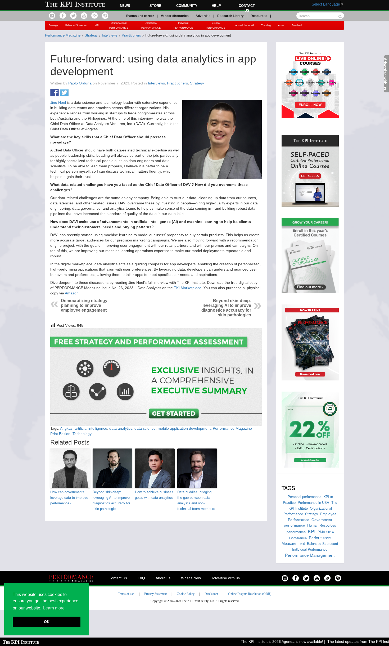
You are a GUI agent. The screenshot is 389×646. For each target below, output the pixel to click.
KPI (97, 25)
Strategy (53, 25)
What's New (191, 578)
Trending (266, 25)
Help (216, 6)
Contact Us (117, 578)
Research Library (230, 16)
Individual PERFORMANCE (183, 25)
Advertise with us (225, 578)
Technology (82, 434)
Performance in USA (313, 502)
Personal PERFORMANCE (215, 25)
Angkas (66, 428)
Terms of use (126, 594)
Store (155, 6)
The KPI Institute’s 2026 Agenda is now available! (271, 641)
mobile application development (184, 428)
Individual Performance (309, 549)
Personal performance (304, 496)
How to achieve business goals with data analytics (154, 495)
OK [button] (46, 622)
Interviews (156, 83)
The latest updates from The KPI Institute (351, 641)
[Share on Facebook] (54, 93)
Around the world (244, 25)
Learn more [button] (54, 608)
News (125, 6)
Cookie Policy (186, 594)
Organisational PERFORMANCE (118, 25)
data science (145, 428)
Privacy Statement (155, 594)
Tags (288, 488)
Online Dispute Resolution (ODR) (249, 594)
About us (163, 578)
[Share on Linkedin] (74, 93)
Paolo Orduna (80, 83)
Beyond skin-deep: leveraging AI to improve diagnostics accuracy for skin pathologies (226, 307)
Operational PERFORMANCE (151, 25)
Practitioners (177, 83)
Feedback (297, 25)
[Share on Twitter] (64, 93)
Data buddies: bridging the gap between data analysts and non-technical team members (196, 500)
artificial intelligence (91, 428)
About (281, 25)
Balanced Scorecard (76, 25)
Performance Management (309, 555)
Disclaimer (211, 594)
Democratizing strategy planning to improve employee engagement (84, 305)
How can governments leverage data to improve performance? (69, 497)
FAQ (141, 578)
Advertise (203, 16)
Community (186, 6)
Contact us (247, 8)
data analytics (120, 428)
